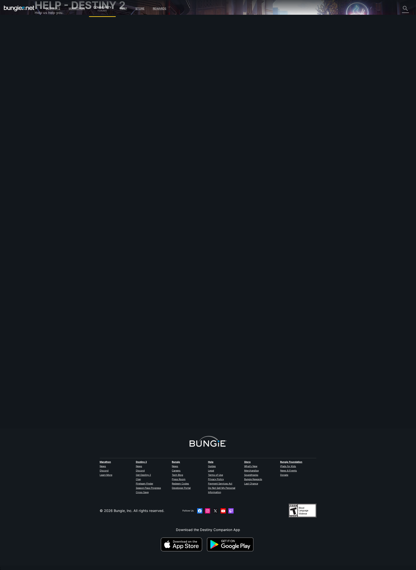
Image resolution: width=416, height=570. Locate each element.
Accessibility (48, 71)
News (103, 466)
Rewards (159, 8)
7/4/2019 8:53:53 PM (159, 138)
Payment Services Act (220, 483)
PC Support (47, 89)
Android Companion (54, 84)
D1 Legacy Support (53, 97)
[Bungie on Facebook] (199, 510)
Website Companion (54, 76)
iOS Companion (50, 80)
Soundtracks (251, 474)
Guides (212, 466)
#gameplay (139, 112)
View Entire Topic (137, 129)
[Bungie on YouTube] (223, 510)
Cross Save (142, 492)
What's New (250, 466)
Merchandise (251, 470)
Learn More (106, 474)
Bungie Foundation (291, 461)
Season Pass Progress (148, 487)
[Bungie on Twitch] (231, 510)
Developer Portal (181, 487)
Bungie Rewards (253, 479)
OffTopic (45, 115)
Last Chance (251, 483)
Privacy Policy (216, 479)
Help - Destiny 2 (51, 50)
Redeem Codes (180, 483)
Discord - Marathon (54, 123)
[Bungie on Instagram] (207, 510)
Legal (211, 470)
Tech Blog (177, 474)
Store (140, 8)
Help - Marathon (51, 119)
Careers (176, 470)
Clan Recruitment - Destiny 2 (61, 106)
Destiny (19, 8)
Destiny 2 (53, 8)
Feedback (46, 32)
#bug (150, 112)
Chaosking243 (135, 409)
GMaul (128, 77)
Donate (284, 474)
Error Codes (48, 54)
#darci (174, 112)
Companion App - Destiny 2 (61, 102)
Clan (138, 479)
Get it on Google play (231, 544)
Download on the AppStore (183, 544)
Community (102, 7)
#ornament (162, 112)
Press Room (178, 479)
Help (123, 8)
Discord (104, 470)
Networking (47, 58)
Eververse (46, 63)
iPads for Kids (288, 466)
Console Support (52, 93)
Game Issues (48, 67)
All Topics (46, 24)
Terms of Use (215, 474)
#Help (127, 112)
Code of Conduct (49, 129)
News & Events (288, 470)
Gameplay (46, 45)
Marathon (77, 8)
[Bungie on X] (215, 510)
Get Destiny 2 (143, 474)
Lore (41, 41)
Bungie (176, 461)
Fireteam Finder (144, 483)
